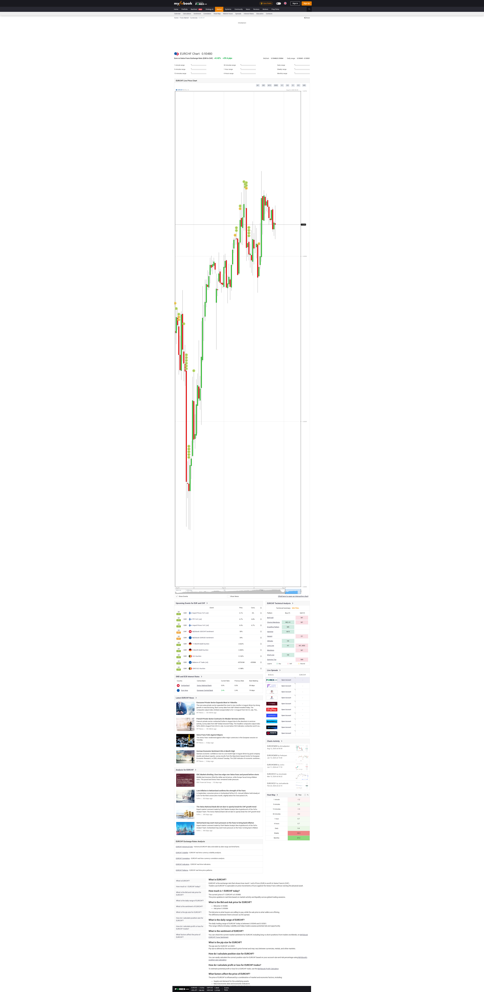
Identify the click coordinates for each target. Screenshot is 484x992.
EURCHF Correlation (183, 858)
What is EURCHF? (183, 881)
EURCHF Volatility (182, 853)
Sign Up (307, 3)
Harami (269, 636)
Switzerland (185, 685)
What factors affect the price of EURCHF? (188, 936)
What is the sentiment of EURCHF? (189, 906)
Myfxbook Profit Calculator (268, 969)
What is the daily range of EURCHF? (190, 901)
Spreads (238, 14)
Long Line (270, 646)
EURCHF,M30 (272, 746)
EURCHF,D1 (271, 783)
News (248, 9)
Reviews (256, 9)
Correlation (207, 14)
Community (239, 9)
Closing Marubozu (273, 622)
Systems (228, 9)
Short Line (270, 655)
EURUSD (194, 988)
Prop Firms (275, 9)
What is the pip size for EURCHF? (189, 912)
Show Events (183, 596)
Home (176, 9)
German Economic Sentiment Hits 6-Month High (215, 751)
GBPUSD (210, 988)
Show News (234, 596)
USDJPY (194, 990)
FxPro (198, 798)
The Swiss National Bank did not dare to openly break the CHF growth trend (226, 807)
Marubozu (270, 650)
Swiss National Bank (204, 685)
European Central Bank (205, 690)
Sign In (295, 3)
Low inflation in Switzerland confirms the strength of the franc (221, 791)
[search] (311, 9)
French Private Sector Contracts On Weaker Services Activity (220, 719)
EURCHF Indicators (182, 864)
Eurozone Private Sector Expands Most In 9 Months (216, 703)
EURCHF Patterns (182, 870)
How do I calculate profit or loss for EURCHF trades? (189, 927)
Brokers (265, 9)
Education (259, 14)
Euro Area (184, 690)
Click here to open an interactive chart (293, 596)
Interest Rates (249, 14)
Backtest (196, 9)
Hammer (270, 632)
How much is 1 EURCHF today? (188, 887)
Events (226, 988)
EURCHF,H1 (271, 774)
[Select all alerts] (261, 608)
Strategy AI (209, 9)
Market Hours (228, 14)
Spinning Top (271, 659)
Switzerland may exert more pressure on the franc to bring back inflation (225, 823)
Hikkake (270, 641)
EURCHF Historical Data (184, 847)
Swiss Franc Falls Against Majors (209, 735)
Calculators (187, 14)
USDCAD (210, 990)
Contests (269, 14)
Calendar (177, 14)
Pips (299, 795)
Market (219, 9)
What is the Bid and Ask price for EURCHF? (188, 893)
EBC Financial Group (203, 782)
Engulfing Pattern (273, 627)
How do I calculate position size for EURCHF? (189, 919)
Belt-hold (270, 618)
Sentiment (197, 14)
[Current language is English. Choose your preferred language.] (285, 3)
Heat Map (217, 14)
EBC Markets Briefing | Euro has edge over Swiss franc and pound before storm (227, 775)
